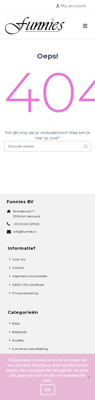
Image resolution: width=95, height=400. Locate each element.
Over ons (18, 259)
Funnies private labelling (30, 349)
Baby (16, 323)
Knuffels (18, 340)
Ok (48, 390)
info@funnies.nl (24, 231)
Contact (18, 268)
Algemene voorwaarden (29, 276)
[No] (88, 376)
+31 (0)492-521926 (26, 224)
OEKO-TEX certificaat (28, 285)
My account (73, 5)
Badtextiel (19, 332)
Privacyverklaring (25, 293)
